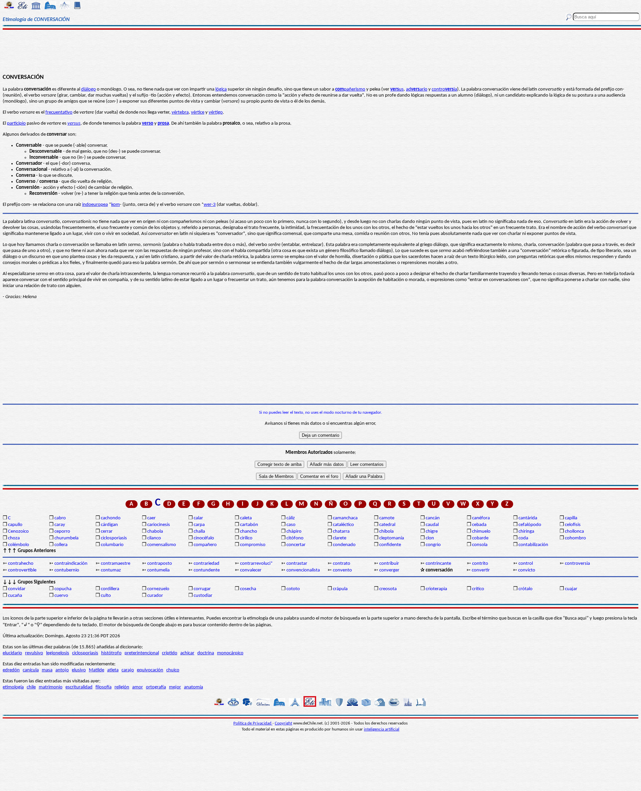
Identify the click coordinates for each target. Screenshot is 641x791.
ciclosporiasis (114, 538)
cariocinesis (158, 524)
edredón (11, 670)
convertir (481, 570)
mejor (175, 687)
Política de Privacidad (252, 723)
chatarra (341, 531)
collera (60, 544)
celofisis (573, 524)
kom (115, 204)
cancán (433, 518)
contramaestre (115, 563)
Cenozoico (18, 531)
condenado (344, 544)
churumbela (66, 538)
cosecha (248, 588)
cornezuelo (158, 588)
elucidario (12, 653)
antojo (62, 670)
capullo (15, 524)
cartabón (249, 524)
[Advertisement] (321, 51)
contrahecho (20, 563)
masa (47, 670)
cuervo (61, 595)
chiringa (526, 531)
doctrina (205, 653)
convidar (16, 588)
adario (416, 89)
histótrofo (111, 653)
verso (147, 123)
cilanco (154, 538)
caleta (246, 518)
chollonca (574, 531)
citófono (294, 538)
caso (290, 524)
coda (523, 538)
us (397, 89)
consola (479, 544)
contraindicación (70, 563)
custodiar (203, 595)
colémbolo (18, 544)
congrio (433, 544)
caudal (432, 524)
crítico (478, 588)
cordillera (110, 588)
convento (342, 570)
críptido (169, 653)
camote (386, 518)
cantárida (527, 518)
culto (106, 595)
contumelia (158, 570)
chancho (248, 531)
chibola (386, 531)
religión (122, 687)
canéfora (481, 518)
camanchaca (345, 518)
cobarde (480, 538)
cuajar (571, 588)
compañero (205, 544)
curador (155, 595)
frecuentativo (58, 112)
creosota (388, 588)
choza (14, 538)
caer (151, 518)
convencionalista (303, 570)
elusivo (79, 670)
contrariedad (206, 563)
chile (31, 687)
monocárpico (230, 653)
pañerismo (350, 89)
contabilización (533, 544)
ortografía (156, 687)
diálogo (88, 89)
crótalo (525, 588)
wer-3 (210, 204)
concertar (295, 544)
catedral (387, 524)
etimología (13, 687)
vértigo (216, 112)
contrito (480, 563)
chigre (432, 531)
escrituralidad (78, 687)
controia (444, 89)
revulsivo (34, 653)
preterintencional (142, 653)
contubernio (66, 570)
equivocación (150, 670)
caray (59, 524)
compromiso (252, 544)
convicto (526, 570)
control (525, 563)
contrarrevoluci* (256, 563)
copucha (62, 588)
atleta (113, 670)
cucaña (15, 595)
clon (430, 538)
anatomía (193, 687)
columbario (112, 544)
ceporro (62, 531)
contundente (207, 570)
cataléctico (343, 524)
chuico (172, 670)
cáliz (290, 518)
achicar (187, 653)
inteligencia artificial (381, 729)
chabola (155, 531)
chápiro (293, 531)
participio (16, 123)
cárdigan (109, 524)
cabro (60, 518)
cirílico (246, 538)
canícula (31, 670)
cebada (479, 524)
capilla (571, 518)
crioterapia (436, 588)
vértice (197, 112)
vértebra (180, 112)
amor (137, 687)
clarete (339, 538)
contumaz (111, 570)
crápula (340, 588)
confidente (390, 544)
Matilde (96, 670)
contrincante (438, 563)
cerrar (107, 531)
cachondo (111, 518)
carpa (199, 524)
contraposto (159, 563)
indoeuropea (95, 204)
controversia (577, 563)
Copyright (283, 723)
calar (198, 518)
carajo (128, 670)
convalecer (250, 570)
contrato (341, 563)
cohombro (575, 538)
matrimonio (50, 687)
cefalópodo (529, 524)
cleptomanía (391, 538)
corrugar (202, 588)
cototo (293, 588)
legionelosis (57, 653)
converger (389, 570)
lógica (221, 89)
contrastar (296, 563)
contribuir (389, 563)
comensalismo (161, 544)
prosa (163, 123)
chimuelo (481, 531)
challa (199, 531)
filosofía (103, 687)
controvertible (22, 570)
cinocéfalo (204, 538)
